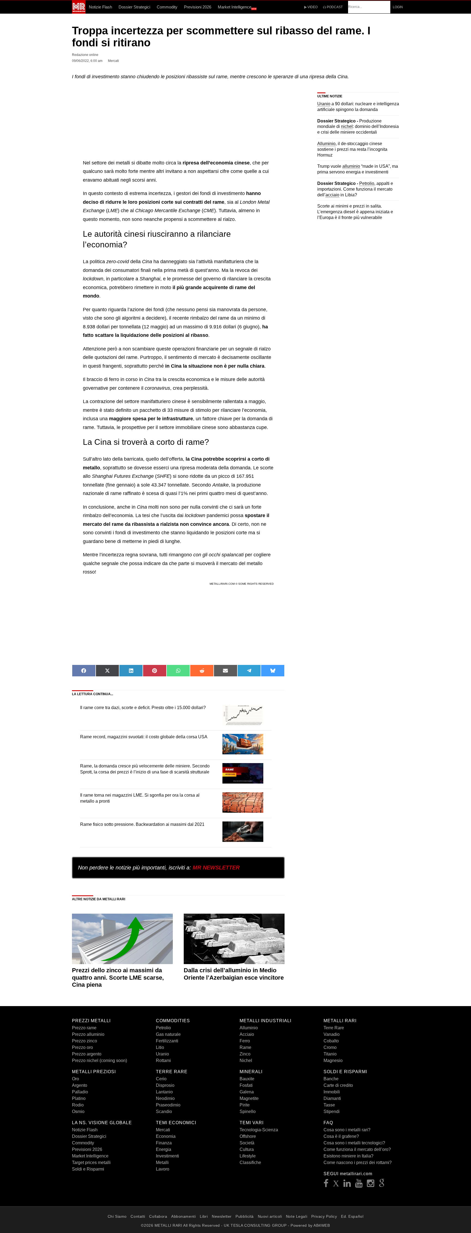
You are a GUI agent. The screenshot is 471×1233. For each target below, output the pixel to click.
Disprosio (165, 1085)
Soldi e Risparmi (88, 1169)
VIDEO (312, 7)
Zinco (245, 1054)
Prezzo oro (82, 1047)
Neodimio (165, 1098)
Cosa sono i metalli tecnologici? (354, 1143)
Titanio (330, 1054)
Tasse (329, 1105)
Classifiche (250, 1162)
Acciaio (247, 1034)
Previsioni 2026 (197, 7)
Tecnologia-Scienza (259, 1129)
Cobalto (331, 1041)
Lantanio (164, 1092)
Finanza (164, 1143)
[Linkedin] (347, 1185)
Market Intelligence (237, 7)
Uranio (162, 1054)
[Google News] (382, 1185)
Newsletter (222, 1216)
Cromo (330, 1047)
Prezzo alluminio (88, 1034)
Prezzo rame (84, 1027)
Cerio (161, 1078)
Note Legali (296, 1216)
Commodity (167, 7)
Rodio (78, 1105)
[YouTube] (359, 1185)
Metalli (162, 1162)
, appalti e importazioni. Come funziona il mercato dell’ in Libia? (355, 189)
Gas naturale (168, 1034)
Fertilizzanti (167, 1041)
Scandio (164, 1111)
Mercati (163, 1129)
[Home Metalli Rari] (79, 12)
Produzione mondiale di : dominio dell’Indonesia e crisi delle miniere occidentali (358, 127)
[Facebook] (326, 1185)
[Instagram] (371, 1185)
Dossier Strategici (134, 7)
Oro (75, 1078)
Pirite (245, 1105)
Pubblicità (244, 1216)
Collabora (158, 1216)
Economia (166, 1136)
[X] (336, 1185)
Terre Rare (334, 1027)
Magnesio (333, 1060)
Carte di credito (338, 1085)
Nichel (246, 1060)
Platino (79, 1098)
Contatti (138, 1216)
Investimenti (167, 1156)
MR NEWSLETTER (216, 868)
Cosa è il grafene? (341, 1136)
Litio (160, 1047)
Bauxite (247, 1078)
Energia (163, 1149)
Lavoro (162, 1169)
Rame (245, 1047)
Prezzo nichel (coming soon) (99, 1060)
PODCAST (334, 7)
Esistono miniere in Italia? (348, 1156)
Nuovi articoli (270, 1216)
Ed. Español (352, 1216)
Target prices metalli (91, 1162)
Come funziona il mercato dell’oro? (357, 1149)
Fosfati (246, 1085)
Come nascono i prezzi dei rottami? (358, 1162)
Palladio (80, 1092)
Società (247, 1143)
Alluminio (249, 1027)
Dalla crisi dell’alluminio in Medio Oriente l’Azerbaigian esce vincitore (234, 974)
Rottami (163, 1060)
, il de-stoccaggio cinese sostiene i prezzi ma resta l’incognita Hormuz (352, 149)
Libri (204, 1216)
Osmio (78, 1111)
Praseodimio (168, 1105)
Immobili (332, 1092)
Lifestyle (248, 1156)
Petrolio (163, 1027)
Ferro (245, 1041)
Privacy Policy (324, 1216)
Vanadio (332, 1034)
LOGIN (398, 7)
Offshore (248, 1136)
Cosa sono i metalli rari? (347, 1129)
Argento (79, 1085)
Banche (331, 1078)
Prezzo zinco (84, 1041)
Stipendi (332, 1111)
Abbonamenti (183, 1216)
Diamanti (332, 1098)
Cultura (247, 1149)
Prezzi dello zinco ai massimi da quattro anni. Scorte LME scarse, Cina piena (118, 977)
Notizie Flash (100, 7)
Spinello (248, 1111)
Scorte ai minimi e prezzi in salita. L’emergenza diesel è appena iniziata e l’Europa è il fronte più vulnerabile (355, 212)
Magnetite (249, 1098)
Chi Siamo (117, 1216)
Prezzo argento (86, 1054)
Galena (247, 1092)
